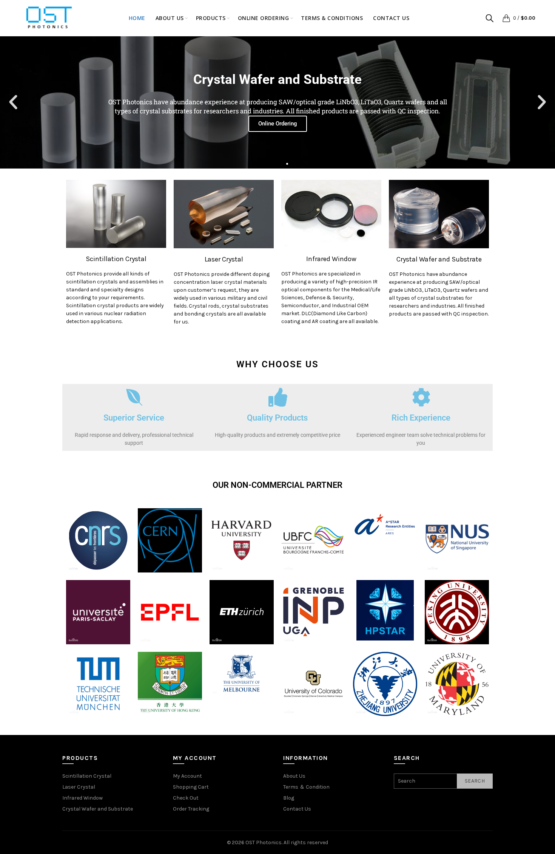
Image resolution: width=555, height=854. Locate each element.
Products (211, 18)
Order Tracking (191, 809)
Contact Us (391, 18)
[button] (13, 102)
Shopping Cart (191, 787)
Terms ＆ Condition (306, 787)
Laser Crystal (224, 259)
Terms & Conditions (332, 18)
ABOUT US (170, 18)
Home (137, 18)
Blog (288, 798)
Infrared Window (331, 259)
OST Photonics (263, 842)
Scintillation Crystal (116, 259)
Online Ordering (263, 18)
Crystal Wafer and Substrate (439, 259)
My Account (187, 776)
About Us (294, 776)
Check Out (186, 798)
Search (475, 781)
